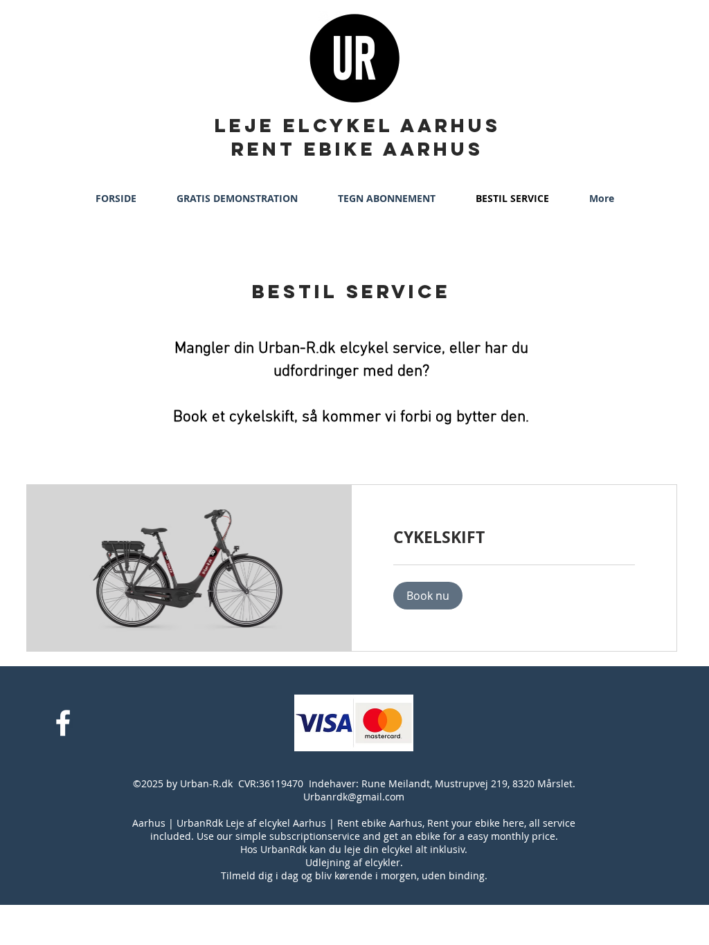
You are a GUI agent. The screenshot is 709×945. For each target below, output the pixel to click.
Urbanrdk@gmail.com (353, 796)
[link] (514, 537)
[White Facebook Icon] (63, 723)
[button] (428, 595)
